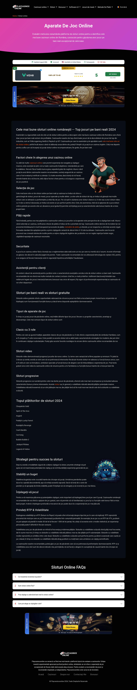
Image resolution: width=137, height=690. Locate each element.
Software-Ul (74, 7)
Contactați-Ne (80, 674)
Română (123, 7)
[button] (68, 96)
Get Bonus (113, 74)
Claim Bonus (70, 100)
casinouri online (36, 163)
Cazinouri (52, 674)
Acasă (41, 674)
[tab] (68, 576)
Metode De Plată (104, 7)
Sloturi (52, 7)
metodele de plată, (71, 227)
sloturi (57, 384)
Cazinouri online (40, 7)
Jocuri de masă (88, 7)
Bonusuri (62, 7)
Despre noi (65, 674)
